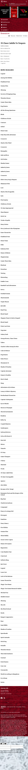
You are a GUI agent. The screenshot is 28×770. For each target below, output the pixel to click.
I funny (3, 460)
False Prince (4, 359)
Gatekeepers (4, 428)
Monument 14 (5, 363)
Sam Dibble (4, 625)
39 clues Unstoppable (7, 477)
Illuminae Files (5, 183)
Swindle (3, 645)
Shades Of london (6, 367)
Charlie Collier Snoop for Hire (10, 346)
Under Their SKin (6, 102)
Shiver (3, 444)
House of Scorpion (6, 543)
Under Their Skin (6, 261)
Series (2, 682)
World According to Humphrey (10, 674)
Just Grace (4, 564)
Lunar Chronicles (6, 580)
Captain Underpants (7, 399)
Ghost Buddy (4, 535)
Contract (3, 122)
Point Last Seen (5, 326)
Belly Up (3, 420)
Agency (3, 481)
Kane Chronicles (6, 232)
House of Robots (5, 253)
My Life (3, 605)
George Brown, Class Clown (9, 338)
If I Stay (3, 452)
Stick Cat (3, 216)
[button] (14, 30)
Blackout (3, 265)
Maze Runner (5, 212)
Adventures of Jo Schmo (8, 387)
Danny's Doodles (6, 375)
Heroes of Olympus (6, 407)
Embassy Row (5, 249)
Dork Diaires (4, 662)
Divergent (4, 515)
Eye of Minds (5, 403)
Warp (2, 383)
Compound (4, 507)
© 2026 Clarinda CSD (10, 706)
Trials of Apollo (5, 220)
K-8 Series (25, 35)
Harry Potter (4, 224)
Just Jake (3, 306)
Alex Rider (4, 485)
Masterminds (5, 297)
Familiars (4, 519)
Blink (2, 114)
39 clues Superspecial (7, 208)
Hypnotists (4, 548)
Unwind (3, 658)
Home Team (4, 240)
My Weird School (6, 609)
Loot (2, 188)
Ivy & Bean (4, 678)
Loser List (4, 572)
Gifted (2, 126)
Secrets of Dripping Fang (8, 94)
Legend (3, 73)
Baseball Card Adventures (8, 285)
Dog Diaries (4, 106)
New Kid (3, 440)
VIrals (2, 469)
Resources (13, 35)
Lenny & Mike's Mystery (8, 391)
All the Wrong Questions (8, 110)
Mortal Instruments (7, 411)
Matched (3, 464)
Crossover (4, 139)
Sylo (2, 196)
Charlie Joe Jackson (6, 503)
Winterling (4, 277)
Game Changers (5, 456)
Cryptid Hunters (6, 424)
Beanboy (3, 416)
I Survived (4, 556)
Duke (2, 244)
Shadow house (5, 163)
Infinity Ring (5, 560)
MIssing (3, 90)
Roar (2, 621)
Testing (3, 273)
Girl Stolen (4, 159)
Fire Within (4, 527)
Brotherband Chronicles (8, 395)
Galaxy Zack (4, 334)
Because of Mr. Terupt (7, 489)
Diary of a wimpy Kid (7, 511)
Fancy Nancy (4, 523)
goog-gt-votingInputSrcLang (17, 749)
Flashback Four (5, 82)
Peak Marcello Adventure (8, 135)
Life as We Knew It (6, 436)
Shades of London (6, 629)
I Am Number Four (6, 552)
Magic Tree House (6, 584)
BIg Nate (3, 499)
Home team (4, 130)
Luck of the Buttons (6, 576)
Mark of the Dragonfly (7, 192)
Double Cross (4, 281)
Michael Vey (4, 592)
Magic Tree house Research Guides (11, 588)
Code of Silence (5, 350)
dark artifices (5, 155)
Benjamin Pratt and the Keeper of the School (12, 494)
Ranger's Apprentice (7, 617)
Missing (3, 601)
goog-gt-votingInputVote (16, 752)
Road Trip (4, 310)
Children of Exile (6, 118)
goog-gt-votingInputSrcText (17, 750)
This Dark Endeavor (7, 653)
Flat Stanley (4, 200)
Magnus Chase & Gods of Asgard (10, 318)
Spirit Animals (5, 637)
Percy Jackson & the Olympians (10, 228)
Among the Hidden (6, 78)
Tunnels (3, 448)
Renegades (4, 151)
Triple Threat (5, 302)
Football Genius (5, 293)
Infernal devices (6, 432)
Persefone (4, 269)
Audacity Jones (5, 167)
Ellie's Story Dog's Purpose (9, 179)
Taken (2, 342)
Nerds (2, 613)
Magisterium (5, 257)
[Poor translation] (5, 744)
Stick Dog (4, 641)
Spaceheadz (4, 633)
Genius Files (4, 86)
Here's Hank (4, 379)
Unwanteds (4, 670)
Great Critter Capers (7, 539)
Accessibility (18, 706)
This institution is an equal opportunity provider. (10, 712)
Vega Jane (3, 330)
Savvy (2, 289)
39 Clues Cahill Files (7, 473)
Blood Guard (4, 314)
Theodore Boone (5, 98)
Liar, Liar (3, 666)
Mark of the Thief (6, 143)
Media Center (19, 35)
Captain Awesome (6, 371)
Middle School (5, 596)
